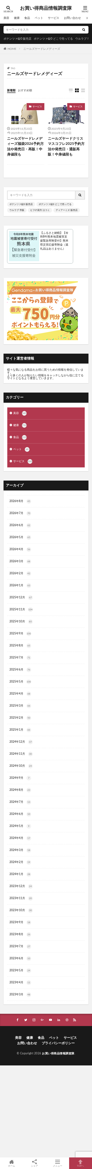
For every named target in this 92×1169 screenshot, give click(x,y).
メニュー (57, 1166)
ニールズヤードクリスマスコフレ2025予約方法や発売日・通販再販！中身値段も (66, 146)
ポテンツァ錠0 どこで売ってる (53, 38)
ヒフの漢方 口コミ (40, 210)
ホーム (11, 1166)
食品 (27, 18)
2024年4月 (19, 838)
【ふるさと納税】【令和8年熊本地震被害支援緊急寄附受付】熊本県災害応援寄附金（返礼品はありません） (54, 240)
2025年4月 (19, 693)
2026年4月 (19, 549)
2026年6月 (19, 525)
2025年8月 (19, 645)
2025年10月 (20, 621)
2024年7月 (19, 801)
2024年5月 (19, 826)
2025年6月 (19, 669)
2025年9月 (20, 633)
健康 (17, 18)
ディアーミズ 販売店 (67, 210)
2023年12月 (20, 886)
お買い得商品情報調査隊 (46, 8)
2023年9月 (19, 922)
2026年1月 (19, 585)
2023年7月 (19, 946)
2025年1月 (19, 729)
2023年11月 (20, 898)
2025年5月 (20, 681)
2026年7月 (19, 513)
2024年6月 (19, 814)
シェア (34, 1166)
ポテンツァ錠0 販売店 (17, 38)
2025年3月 (19, 705)
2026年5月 (19, 537)
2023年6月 (19, 958)
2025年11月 (21, 609)
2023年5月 (19, 970)
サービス (53, 18)
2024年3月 (19, 850)
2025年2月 (19, 717)
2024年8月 (19, 789)
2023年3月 (19, 994)
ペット (39, 18)
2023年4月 (19, 982)
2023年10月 (20, 910)
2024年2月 (19, 862)
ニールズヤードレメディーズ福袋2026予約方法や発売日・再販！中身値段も (25, 146)
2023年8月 (19, 934)
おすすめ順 (25, 90)
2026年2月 (19, 573)
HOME (12, 48)
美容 (6, 18)
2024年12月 (20, 741)
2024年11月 (20, 753)
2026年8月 (19, 501)
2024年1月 (19, 874)
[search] (83, 30)
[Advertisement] (46, 1111)
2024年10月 (20, 765)
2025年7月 (19, 657)
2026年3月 (19, 561)
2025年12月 (20, 597)
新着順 (11, 90)
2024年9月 (19, 777)
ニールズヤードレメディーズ (41, 48)
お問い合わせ (72, 18)
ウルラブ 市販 (16, 210)
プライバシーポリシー (58, 1043)
